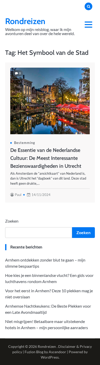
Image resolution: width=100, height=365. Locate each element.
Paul (18, 195)
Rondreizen (25, 21)
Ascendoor (57, 352)
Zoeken (11, 220)
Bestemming (24, 143)
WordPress (50, 357)
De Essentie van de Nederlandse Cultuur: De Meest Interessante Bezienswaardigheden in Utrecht (45, 158)
